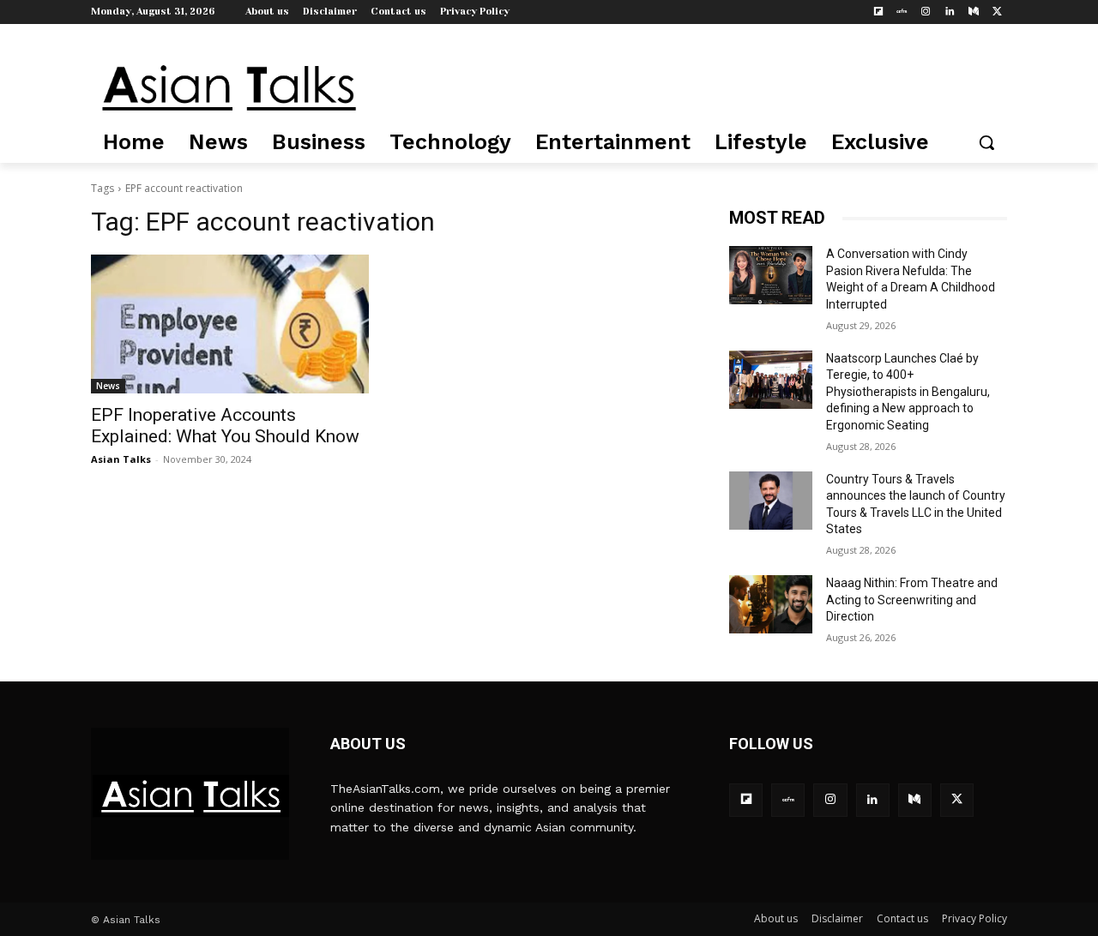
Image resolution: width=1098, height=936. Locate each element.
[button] (986, 142)
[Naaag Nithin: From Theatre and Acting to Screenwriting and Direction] (770, 604)
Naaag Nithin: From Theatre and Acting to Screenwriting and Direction (912, 599)
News (108, 386)
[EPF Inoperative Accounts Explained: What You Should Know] (230, 324)
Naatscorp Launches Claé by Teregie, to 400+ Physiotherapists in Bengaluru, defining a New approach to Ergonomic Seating (908, 391)
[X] (997, 12)
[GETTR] (902, 12)
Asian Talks (121, 459)
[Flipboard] (878, 12)
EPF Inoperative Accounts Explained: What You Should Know (225, 426)
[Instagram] (926, 12)
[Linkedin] (950, 12)
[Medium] (973, 12)
